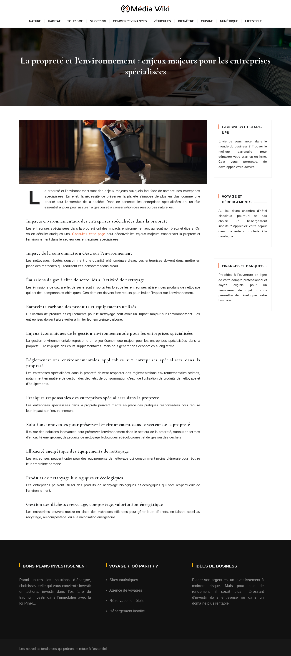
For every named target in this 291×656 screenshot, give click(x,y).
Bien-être (186, 21)
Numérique (229, 21)
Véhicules (162, 21)
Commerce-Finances (130, 21)
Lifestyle (253, 21)
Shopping (98, 21)
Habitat (54, 21)
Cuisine (207, 21)
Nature (35, 21)
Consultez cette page (88, 234)
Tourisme (75, 21)
